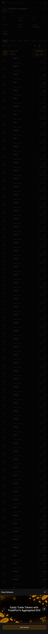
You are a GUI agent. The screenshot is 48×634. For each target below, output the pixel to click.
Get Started (24, 627)
